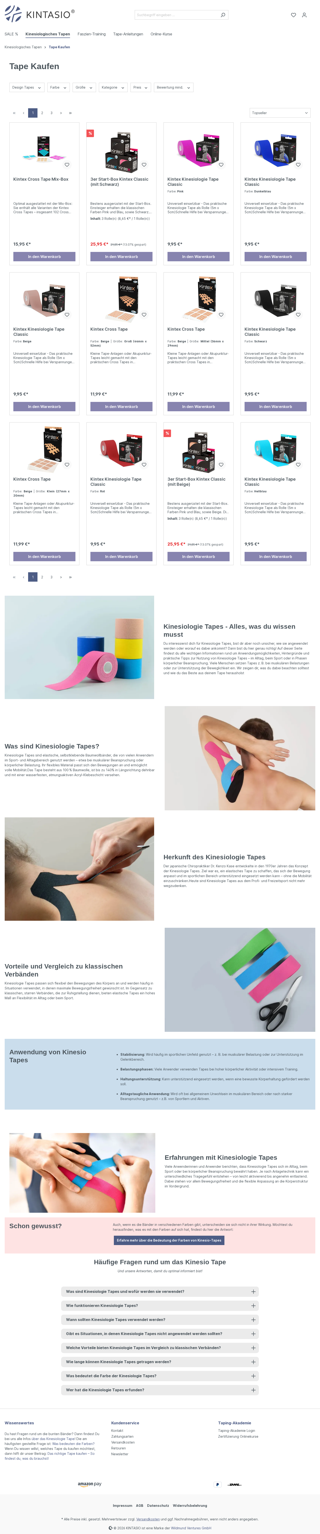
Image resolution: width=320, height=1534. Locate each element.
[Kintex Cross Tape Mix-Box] (44, 149)
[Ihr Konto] (304, 15)
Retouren (118, 1448)
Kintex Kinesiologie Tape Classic (193, 182)
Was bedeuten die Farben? (73, 1444)
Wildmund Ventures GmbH (191, 1528)
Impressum (122, 1506)
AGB (139, 1506)
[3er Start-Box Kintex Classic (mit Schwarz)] (121, 149)
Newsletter (119, 1454)
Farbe (55, 87)
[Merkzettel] (293, 15)
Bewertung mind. (170, 87)
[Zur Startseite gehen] (40, 14)
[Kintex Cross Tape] (121, 299)
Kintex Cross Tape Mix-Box (40, 179)
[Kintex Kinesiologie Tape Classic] (198, 149)
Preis (138, 87)
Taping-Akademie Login (236, 1431)
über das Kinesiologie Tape (53, 1439)
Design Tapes (23, 87)
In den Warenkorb (44, 256)
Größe (81, 87)
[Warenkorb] (312, 13)
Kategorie (110, 87)
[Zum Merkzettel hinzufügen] (67, 164)
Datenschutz (158, 1506)
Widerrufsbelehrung (190, 1506)
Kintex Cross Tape (109, 329)
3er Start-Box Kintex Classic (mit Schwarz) (119, 182)
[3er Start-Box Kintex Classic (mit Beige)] (198, 449)
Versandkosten (123, 1442)
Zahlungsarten (122, 1436)
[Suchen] (222, 15)
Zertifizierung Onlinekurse (238, 1436)
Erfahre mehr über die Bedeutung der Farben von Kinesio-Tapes (169, 1240)
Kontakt (117, 1431)
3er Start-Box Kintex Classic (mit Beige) (196, 482)
